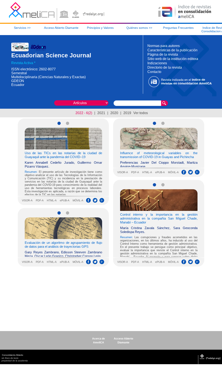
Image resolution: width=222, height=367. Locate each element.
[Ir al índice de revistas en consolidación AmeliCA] (185, 18)
